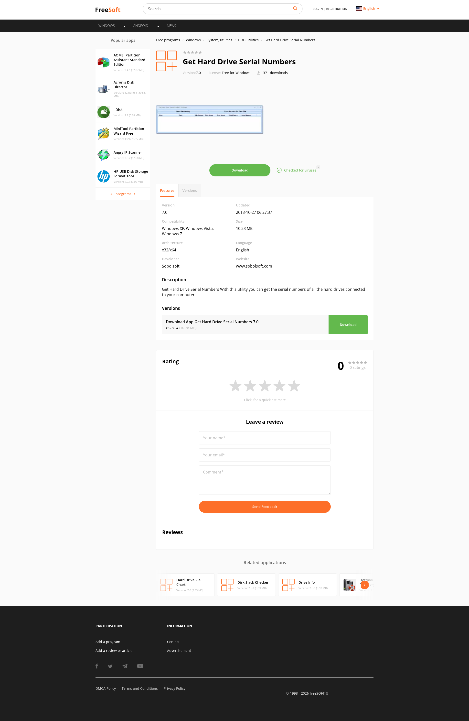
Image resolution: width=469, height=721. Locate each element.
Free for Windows (236, 72)
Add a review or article (114, 650)
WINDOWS (106, 25)
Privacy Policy (174, 688)
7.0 (192, 72)
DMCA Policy (106, 688)
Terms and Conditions (140, 688)
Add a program (108, 641)
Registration (336, 9)
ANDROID (140, 25)
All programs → (123, 194)
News (171, 25)
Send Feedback (264, 506)
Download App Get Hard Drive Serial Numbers (212, 321)
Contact (173, 641)
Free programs (168, 40)
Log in (318, 9)
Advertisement (179, 650)
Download (240, 170)
